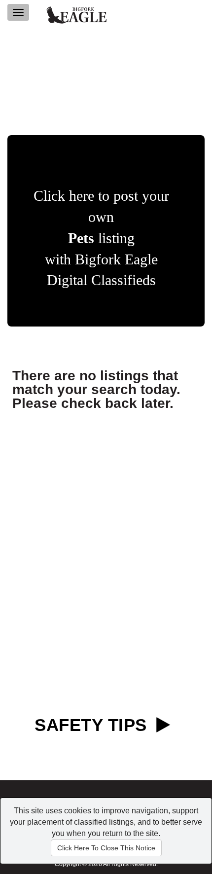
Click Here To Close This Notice (106, 848)
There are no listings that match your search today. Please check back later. (96, 389)
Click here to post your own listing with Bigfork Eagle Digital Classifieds (101, 237)
